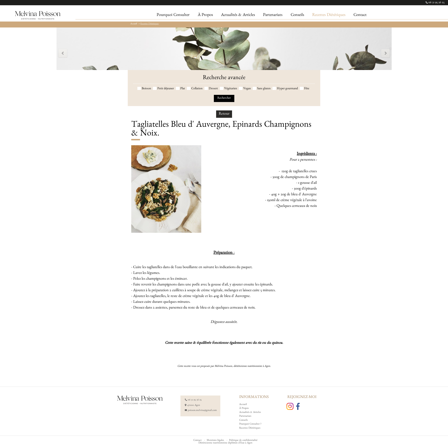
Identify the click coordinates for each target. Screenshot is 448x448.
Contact (197, 440)
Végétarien (230, 88)
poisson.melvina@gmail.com (202, 410)
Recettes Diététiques (149, 24)
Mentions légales (215, 440)
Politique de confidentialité (243, 440)
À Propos (244, 408)
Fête (306, 88)
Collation (196, 88)
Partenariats (245, 416)
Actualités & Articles (250, 412)
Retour (224, 114)
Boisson (146, 88)
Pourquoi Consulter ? (250, 424)
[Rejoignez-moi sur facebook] (299, 406)
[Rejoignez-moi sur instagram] (290, 406)
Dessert (213, 88)
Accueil (133, 24)
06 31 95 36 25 (436, 2)
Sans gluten (264, 88)
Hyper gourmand (287, 88)
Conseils (243, 420)
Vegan (247, 88)
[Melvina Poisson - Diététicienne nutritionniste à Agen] (37, 15)
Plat (182, 88)
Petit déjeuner (165, 88)
